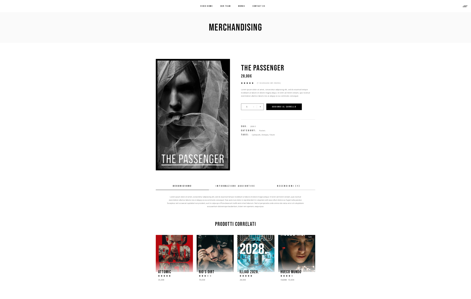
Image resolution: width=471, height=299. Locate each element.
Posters (262, 130)
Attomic (164, 272)
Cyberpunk (256, 135)
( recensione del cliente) (269, 83)
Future (272, 135)
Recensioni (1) (288, 186)
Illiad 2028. (249, 272)
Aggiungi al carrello (284, 107)
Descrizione (182, 186)
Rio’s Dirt (207, 272)
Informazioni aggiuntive (235, 186)
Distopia (265, 135)
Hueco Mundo (291, 272)
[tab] (182, 186)
